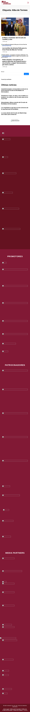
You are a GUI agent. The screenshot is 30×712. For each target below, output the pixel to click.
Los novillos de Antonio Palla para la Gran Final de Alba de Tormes (14, 49)
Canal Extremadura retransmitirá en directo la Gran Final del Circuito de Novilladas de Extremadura (14, 90)
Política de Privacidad (15, 709)
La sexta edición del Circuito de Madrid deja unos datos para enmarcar (13, 113)
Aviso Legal (6, 709)
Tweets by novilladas (6, 79)
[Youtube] (21, 127)
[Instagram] (17, 127)
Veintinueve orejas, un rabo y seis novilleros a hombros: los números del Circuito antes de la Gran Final (14, 97)
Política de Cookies (18, 710)
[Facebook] (9, 127)
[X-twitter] (13, 127)
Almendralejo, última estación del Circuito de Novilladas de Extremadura (14, 103)
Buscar (2, 71)
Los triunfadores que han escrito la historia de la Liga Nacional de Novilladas (14, 108)
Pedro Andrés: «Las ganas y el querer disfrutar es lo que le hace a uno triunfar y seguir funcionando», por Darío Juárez (14, 62)
